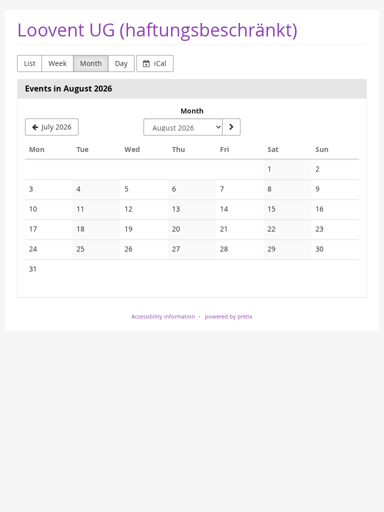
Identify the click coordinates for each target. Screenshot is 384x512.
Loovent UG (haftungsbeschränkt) (157, 30)
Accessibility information (163, 316)
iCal (159, 63)
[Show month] (231, 127)
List (30, 63)
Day (121, 63)
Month (91, 63)
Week (57, 63)
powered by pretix (228, 316)
